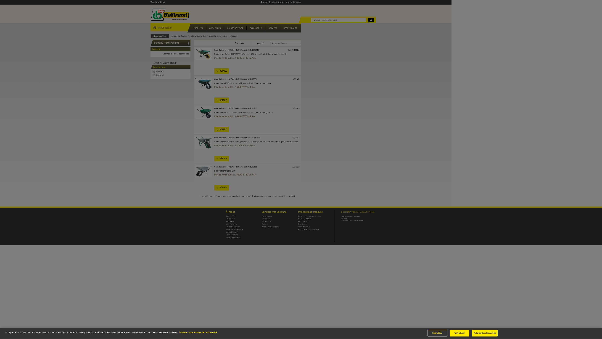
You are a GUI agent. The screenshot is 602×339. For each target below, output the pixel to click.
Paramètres (437, 333)
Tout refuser (459, 333)
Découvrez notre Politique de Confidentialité (198, 332)
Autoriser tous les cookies (485, 333)
